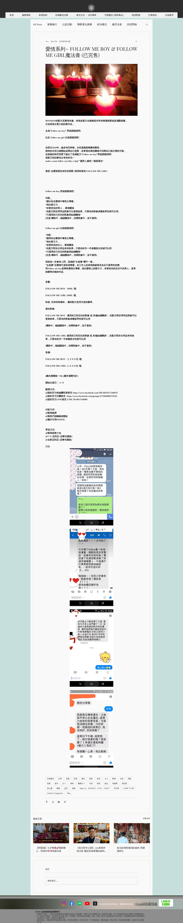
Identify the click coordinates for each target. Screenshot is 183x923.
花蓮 (67, 779)
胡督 (129, 779)
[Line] (79, 903)
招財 (91, 779)
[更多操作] (136, 41)
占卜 (64, 783)
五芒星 (116, 788)
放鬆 (73, 788)
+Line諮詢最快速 (146, 903)
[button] (147, 24)
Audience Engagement (55, 793)
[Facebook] (71, 903)
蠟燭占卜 (81, 783)
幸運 (75, 779)
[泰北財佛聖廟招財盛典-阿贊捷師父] (132, 833)
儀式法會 (117, 24)
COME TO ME (128, 788)
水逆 (91, 783)
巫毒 (49, 783)
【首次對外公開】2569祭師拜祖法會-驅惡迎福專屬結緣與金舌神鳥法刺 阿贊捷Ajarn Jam (91, 849)
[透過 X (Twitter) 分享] (53, 802)
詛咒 (66, 788)
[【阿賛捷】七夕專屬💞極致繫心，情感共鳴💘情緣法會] (51, 833)
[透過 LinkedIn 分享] (59, 802)
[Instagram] (63, 903)
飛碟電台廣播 (84, 24)
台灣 (60, 779)
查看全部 (146, 818)
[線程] (95, 903)
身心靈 (49, 788)
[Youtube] (87, 903)
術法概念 (102, 24)
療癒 (58, 788)
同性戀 (124, 783)
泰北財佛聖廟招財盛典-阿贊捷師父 (131, 849)
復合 (106, 783)
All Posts (37, 24)
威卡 (56, 783)
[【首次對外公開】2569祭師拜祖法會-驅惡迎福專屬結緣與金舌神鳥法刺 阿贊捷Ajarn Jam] (92, 833)
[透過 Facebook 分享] (46, 802)
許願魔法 (50, 779)
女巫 (121, 779)
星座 (98, 783)
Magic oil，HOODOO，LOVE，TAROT (95, 788)
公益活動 (67, 24)
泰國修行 (52, 24)
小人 (106, 779)
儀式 (83, 779)
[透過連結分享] (65, 802)
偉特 (72, 783)
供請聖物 (132, 24)
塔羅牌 (115, 783)
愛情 (114, 779)
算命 (98, 779)
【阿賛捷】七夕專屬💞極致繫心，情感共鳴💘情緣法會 (51, 849)
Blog (68, 793)
